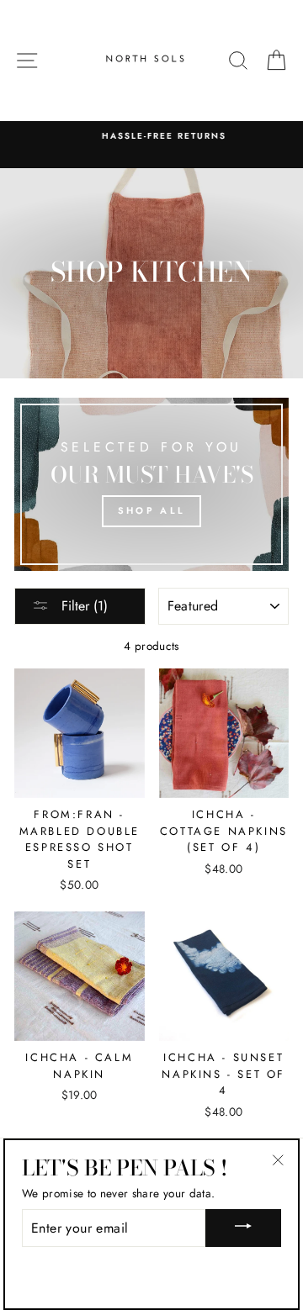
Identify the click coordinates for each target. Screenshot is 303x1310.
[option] (151, 136)
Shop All (151, 510)
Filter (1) (82, 605)
